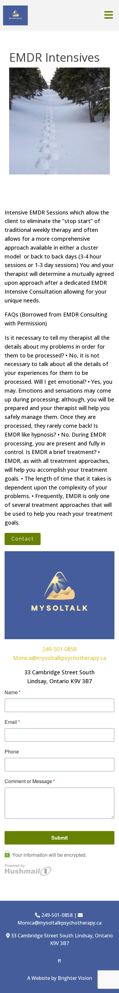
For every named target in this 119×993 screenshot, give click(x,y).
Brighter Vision (75, 978)
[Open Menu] (108, 15)
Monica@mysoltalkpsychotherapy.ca (59, 657)
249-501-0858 (59, 649)
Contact (22, 539)
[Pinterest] (59, 960)
